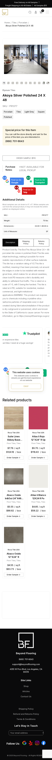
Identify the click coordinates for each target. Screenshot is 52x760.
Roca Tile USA (14, 433)
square (41, 112)
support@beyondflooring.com (26, 664)
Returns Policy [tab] (41, 242)
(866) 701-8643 (26, 659)
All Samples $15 (40, 5)
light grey (29, 112)
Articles (26, 691)
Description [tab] (10, 242)
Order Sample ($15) (26, 158)
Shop (26, 686)
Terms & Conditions (26, 719)
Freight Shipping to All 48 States (18, 5)
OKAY (26, 386)
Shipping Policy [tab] (26, 242)
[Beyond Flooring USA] (5, 12)
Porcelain (23, 22)
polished (8, 117)
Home (7, 22)
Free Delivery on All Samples (26, 2)
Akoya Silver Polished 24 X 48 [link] (19, 25)
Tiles (14, 22)
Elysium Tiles (8, 90)
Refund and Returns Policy (26, 714)
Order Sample (12, 458)
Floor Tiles (11, 443)
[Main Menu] (47, 12)
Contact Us (26, 696)
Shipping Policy (26, 709)
